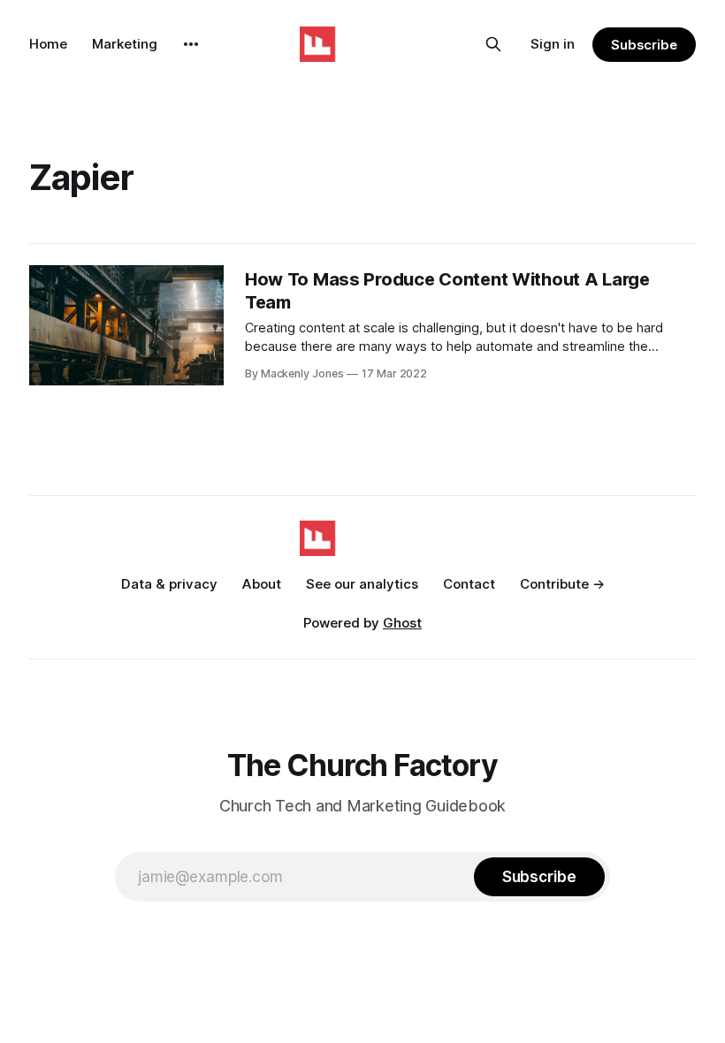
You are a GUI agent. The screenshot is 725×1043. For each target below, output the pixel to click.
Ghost (402, 622)
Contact (469, 583)
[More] (191, 44)
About (261, 583)
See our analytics (362, 583)
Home (48, 43)
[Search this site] (493, 44)
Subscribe (644, 44)
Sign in (552, 43)
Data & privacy (169, 583)
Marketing (124, 43)
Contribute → (562, 583)
